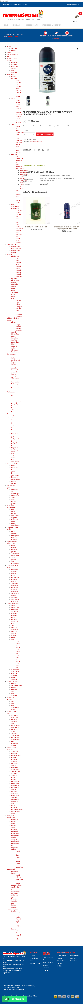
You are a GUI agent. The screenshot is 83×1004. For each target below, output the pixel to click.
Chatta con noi (18, 999)
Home (6, 25)
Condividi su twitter (39, 150)
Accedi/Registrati (72, 4)
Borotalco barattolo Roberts (36, 227)
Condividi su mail (52, 150)
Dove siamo (34, 958)
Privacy (20, 4)
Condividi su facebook (35, 150)
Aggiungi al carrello (45, 134)
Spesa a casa (47, 960)
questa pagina (14, 36)
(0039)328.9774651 (13, 988)
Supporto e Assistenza (51, 25)
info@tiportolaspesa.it (16, 990)
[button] (77, 49)
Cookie (25, 4)
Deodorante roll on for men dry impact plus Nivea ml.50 (66, 228)
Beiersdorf (44, 184)
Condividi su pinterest (47, 150)
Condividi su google (43, 150)
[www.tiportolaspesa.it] (23, 14)
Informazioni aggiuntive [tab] (34, 166)
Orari (31, 961)
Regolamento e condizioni (10, 4)
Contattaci (73, 961)
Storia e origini (35, 963)
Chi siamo (16, 25)
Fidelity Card (61, 961)
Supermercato (32, 25)
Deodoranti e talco (36, 141)
